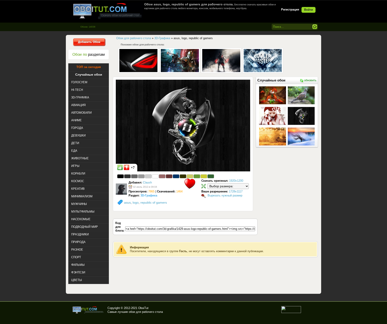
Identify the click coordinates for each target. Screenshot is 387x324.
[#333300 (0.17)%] (183, 176)
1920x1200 (236, 180)
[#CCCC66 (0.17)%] (190, 176)
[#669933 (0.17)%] (197, 176)
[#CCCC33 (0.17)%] (203, 176)
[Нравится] (120, 167)
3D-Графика (148, 195)
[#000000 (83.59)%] (120, 176)
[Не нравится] (126, 167)
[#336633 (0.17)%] (210, 176)
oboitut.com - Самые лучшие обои (88, 310)
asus (127, 202)
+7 (133, 167)
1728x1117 (236, 191)
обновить (310, 80)
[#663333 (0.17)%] (169, 176)
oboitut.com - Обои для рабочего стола (107, 10)
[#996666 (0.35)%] (162, 176)
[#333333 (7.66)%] (127, 176)
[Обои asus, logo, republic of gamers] (183, 125)
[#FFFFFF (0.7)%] (155, 176)
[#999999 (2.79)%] (141, 176)
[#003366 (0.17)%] (176, 176)
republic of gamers (153, 202)
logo (136, 202)
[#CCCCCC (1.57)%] (148, 176)
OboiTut (143, 308)
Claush (147, 182)
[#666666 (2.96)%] (134, 176)
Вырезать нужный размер (225, 195)
